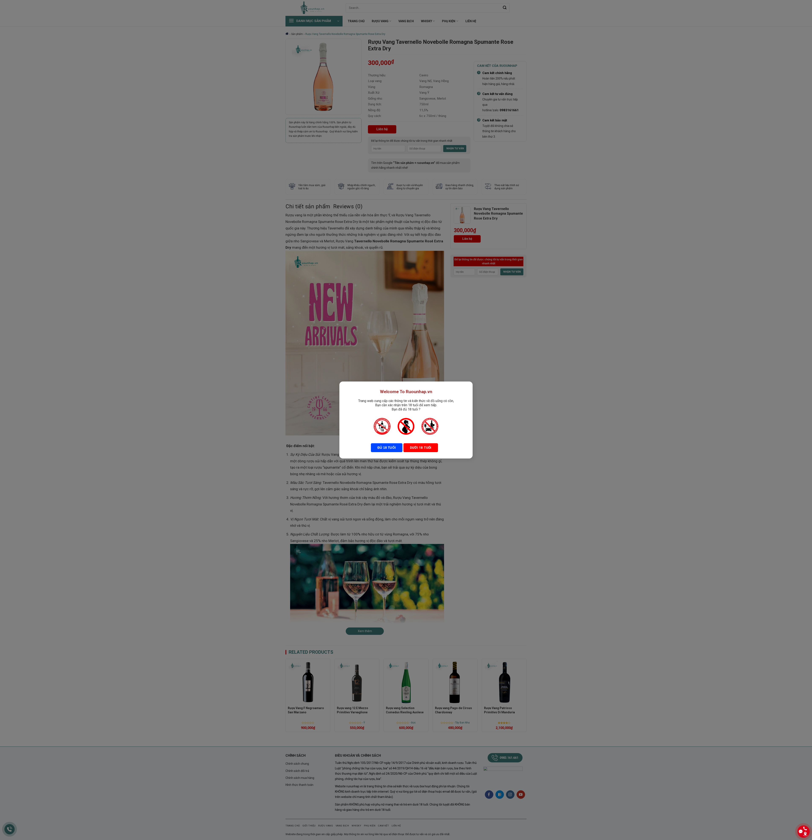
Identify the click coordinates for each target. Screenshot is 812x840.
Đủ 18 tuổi (386, 447)
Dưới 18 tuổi (420, 448)
